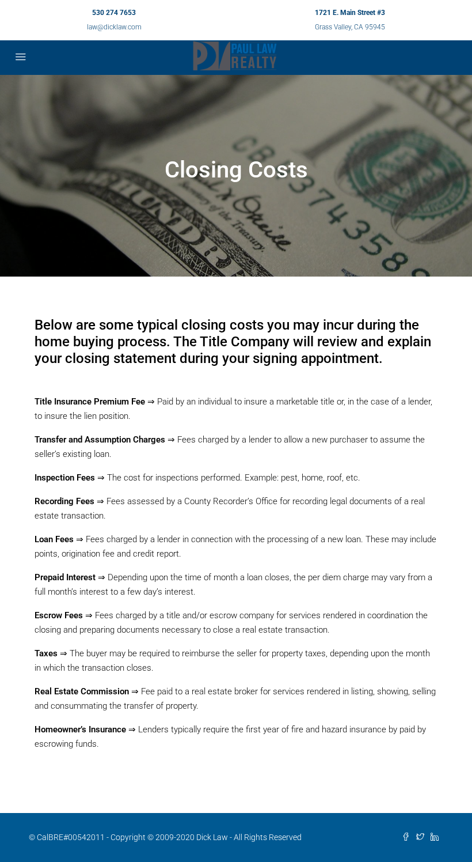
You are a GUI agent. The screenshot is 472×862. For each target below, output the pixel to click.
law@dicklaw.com (114, 27)
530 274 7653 (114, 13)
